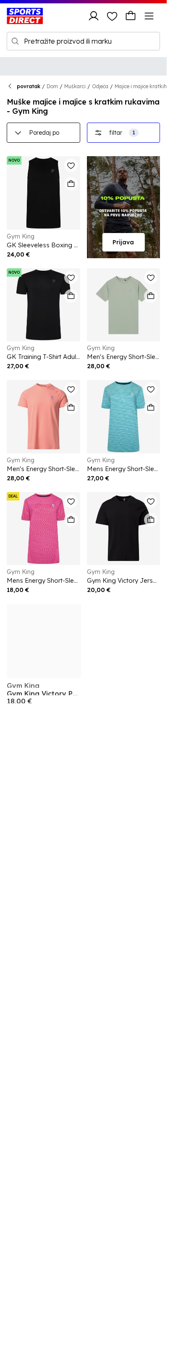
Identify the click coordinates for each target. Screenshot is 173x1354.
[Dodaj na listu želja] (71, 165)
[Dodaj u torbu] (71, 184)
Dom (52, 86)
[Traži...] (15, 41)
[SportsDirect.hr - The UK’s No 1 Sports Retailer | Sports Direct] (25, 16)
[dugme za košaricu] (130, 16)
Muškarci (75, 86)
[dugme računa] (93, 16)
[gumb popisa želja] (112, 16)
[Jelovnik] (149, 16)
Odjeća (100, 86)
